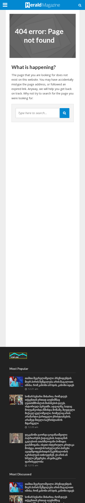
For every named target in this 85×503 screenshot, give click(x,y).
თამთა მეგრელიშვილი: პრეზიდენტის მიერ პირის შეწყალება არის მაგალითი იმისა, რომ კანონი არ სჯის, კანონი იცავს (49, 381)
